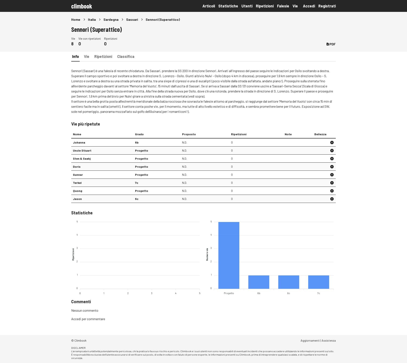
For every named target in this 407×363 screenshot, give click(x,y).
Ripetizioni (265, 6)
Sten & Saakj (82, 158)
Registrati (327, 6)
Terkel (77, 182)
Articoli (208, 6)
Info (75, 56)
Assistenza (329, 340)
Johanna (79, 142)
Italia (92, 19)
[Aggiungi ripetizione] (332, 142)
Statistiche (228, 6)
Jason (77, 199)
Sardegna (110, 19)
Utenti (246, 6)
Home (75, 19)
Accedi (309, 6)
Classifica (125, 56)
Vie (295, 6)
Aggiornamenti (310, 340)
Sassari (132, 19)
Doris (77, 166)
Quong (77, 191)
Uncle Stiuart (82, 150)
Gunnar (78, 174)
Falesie (283, 6)
